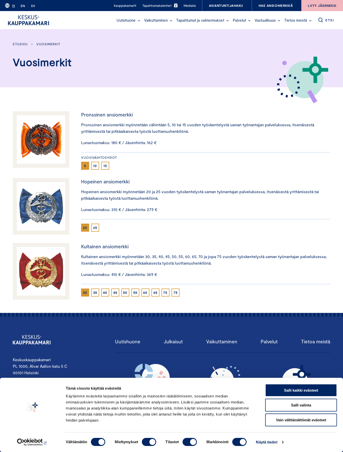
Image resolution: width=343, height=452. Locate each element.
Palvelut (239, 20)
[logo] (28, 20)
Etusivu (20, 44)
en (23, 6)
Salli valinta (301, 405)
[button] (138, 20)
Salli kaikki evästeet (301, 390)
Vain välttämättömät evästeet (301, 420)
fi (13, 6)
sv (33, 6)
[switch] (149, 442)
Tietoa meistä (295, 20)
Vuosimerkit (48, 44)
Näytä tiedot (266, 442)
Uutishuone (126, 20)
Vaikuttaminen (156, 20)
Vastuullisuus (265, 20)
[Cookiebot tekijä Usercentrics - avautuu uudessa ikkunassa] (32, 442)
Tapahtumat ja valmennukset (200, 20)
